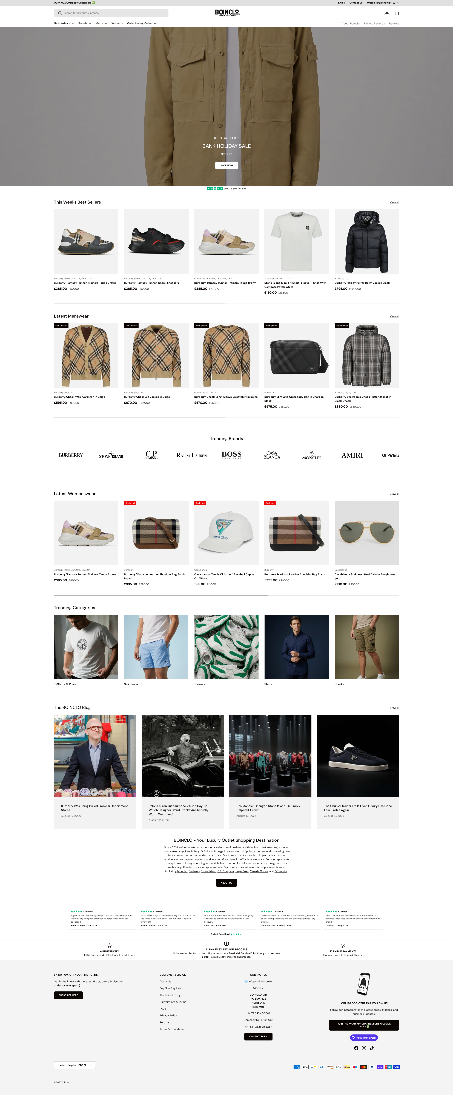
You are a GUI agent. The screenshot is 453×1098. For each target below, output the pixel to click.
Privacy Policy (168, 1015)
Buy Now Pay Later (171, 988)
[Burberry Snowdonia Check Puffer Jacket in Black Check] (367, 355)
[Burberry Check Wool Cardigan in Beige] (86, 355)
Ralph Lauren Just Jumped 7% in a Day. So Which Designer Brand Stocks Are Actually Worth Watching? (178, 810)
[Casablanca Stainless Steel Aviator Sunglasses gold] (367, 533)
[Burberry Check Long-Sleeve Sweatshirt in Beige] (226, 355)
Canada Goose (259, 871)
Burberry (194, 871)
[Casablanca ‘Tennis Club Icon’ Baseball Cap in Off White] (226, 533)
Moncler (182, 871)
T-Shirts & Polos (65, 684)
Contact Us (355, 2)
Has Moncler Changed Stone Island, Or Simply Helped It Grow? (268, 808)
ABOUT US (226, 882)
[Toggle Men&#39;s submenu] (106, 23)
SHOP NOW (226, 165)
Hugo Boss (242, 871)
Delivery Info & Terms (173, 1002)
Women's (117, 23)
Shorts (339, 684)
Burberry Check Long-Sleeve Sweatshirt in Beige (226, 397)
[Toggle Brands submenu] (90, 23)
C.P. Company (225, 871)
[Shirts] (297, 647)
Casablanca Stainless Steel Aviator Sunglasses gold (365, 576)
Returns (394, 23)
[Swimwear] (156, 647)
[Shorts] (367, 647)
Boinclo (65, 1082)
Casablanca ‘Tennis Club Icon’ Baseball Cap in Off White (224, 576)
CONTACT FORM (258, 1036)
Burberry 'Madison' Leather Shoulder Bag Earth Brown (154, 576)
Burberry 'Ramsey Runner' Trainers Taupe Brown (85, 283)
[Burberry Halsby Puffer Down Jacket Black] (367, 241)
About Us (165, 981)
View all (394, 202)
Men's (99, 23)
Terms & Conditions (172, 1029)
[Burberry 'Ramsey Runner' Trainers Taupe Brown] (86, 241)
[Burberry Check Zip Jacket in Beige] (156, 355)
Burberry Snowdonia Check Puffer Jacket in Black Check (363, 399)
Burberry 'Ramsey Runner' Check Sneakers (151, 283)
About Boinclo (351, 23)
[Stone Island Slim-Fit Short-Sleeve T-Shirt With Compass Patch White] (296, 241)
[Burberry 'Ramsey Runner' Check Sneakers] (156, 241)
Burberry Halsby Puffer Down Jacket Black (362, 283)
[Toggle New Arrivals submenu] (73, 23)
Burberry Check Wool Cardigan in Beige (79, 397)
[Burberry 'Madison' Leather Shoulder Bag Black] (296, 533)
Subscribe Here (68, 995)
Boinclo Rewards (374, 23)
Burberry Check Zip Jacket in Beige (147, 397)
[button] (397, 13)
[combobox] (111, 13)
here (132, 955)
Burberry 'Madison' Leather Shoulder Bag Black (294, 574)
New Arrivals (62, 23)
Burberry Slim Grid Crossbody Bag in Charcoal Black (294, 399)
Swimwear (131, 684)
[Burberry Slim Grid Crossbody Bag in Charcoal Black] (296, 355)
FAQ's (341, 2)
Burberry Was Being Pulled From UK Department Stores (94, 808)
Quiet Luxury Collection (142, 23)
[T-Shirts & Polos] (86, 647)
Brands (82, 23)
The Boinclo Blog (170, 995)
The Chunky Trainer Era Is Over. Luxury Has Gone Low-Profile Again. (358, 808)
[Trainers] (226, 647)
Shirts (268, 684)
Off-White (281, 871)
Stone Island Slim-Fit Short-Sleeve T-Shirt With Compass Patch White (295, 285)
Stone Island (208, 871)
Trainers (199, 684)
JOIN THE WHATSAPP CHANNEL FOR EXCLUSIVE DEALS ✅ (364, 1025)
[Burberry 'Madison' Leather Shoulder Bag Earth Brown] (156, 533)
